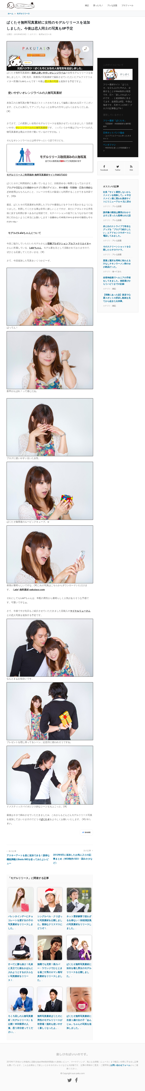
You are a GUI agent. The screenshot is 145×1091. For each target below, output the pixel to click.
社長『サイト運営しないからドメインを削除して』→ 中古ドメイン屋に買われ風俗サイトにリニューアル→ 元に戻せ (117, 197)
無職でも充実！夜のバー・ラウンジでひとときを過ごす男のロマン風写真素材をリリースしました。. (49, 972)
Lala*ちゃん (35, 247)
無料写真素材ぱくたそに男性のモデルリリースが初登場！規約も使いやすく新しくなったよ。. (49, 1022)
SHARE (87, 832)
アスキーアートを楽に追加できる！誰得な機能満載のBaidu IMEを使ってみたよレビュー (28, 859)
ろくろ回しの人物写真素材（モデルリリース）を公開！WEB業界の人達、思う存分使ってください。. (20, 1024)
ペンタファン (109, 144)
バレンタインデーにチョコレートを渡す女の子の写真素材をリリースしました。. (20, 922)
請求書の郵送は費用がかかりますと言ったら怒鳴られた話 (117, 214)
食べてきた (116, 271)
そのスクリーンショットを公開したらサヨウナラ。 (117, 248)
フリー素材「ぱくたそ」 (114, 120)
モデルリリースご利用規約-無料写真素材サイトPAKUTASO (37, 174)
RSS (131, 170)
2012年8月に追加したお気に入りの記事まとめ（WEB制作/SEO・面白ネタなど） (72, 858)
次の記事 (87, 851)
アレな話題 (112, 5)
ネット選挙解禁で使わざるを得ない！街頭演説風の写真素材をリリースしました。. (79, 922)
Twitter (117, 170)
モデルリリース (45, 34)
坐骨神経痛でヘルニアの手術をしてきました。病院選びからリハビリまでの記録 (117, 280)
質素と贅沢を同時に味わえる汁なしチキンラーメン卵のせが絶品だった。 (117, 263)
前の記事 (12, 851)
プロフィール (127, 5)
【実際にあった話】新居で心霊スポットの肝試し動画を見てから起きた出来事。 (117, 297)
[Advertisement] (117, 37)
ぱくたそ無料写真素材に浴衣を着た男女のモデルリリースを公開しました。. (79, 970)
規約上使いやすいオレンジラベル (49, 72)
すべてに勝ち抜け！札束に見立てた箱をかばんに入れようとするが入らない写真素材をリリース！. (20, 972)
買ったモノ (98, 5)
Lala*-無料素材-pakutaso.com (29, 589)
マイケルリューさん (80, 611)
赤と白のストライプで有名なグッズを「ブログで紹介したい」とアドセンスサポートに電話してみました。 (117, 231)
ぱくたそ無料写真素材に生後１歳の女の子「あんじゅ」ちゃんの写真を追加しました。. (79, 1022)
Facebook (104, 170)
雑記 (87, 5)
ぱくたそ (45, 819)
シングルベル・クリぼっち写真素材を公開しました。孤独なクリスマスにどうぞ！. (49, 922)
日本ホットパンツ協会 (113, 132)
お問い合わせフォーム (120, 1065)
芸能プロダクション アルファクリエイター (69, 243)
